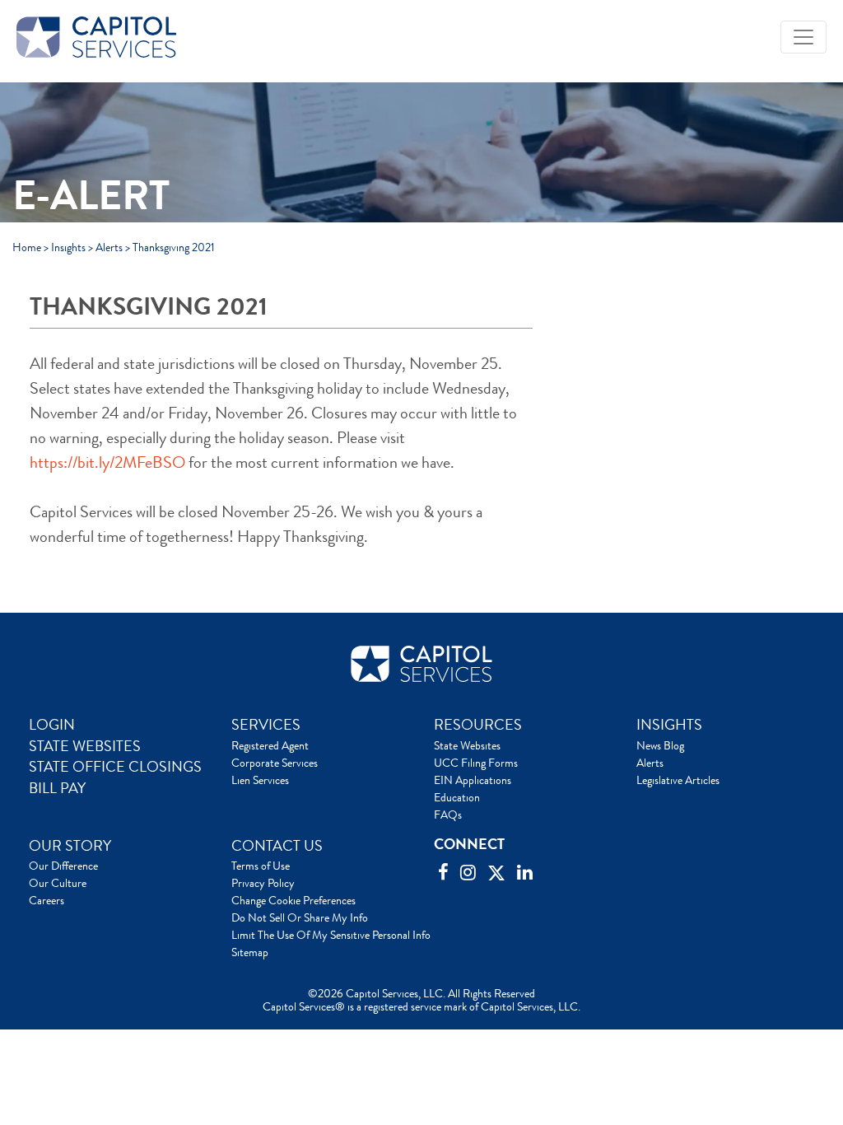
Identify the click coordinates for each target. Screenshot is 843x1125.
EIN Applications (472, 780)
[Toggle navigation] (803, 37)
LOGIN (52, 724)
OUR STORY (70, 846)
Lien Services (260, 780)
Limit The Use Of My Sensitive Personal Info (331, 935)
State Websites (467, 745)
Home (26, 247)
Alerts (109, 247)
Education (457, 797)
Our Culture (57, 883)
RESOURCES (478, 724)
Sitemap (249, 952)
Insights (68, 247)
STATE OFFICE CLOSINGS (115, 766)
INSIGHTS (669, 724)
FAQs (448, 814)
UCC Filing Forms (476, 762)
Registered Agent (270, 745)
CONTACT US (277, 846)
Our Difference (63, 865)
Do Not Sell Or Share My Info (299, 917)
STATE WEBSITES (85, 746)
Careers (46, 900)
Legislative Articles (678, 780)
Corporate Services (274, 762)
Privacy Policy (263, 883)
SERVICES (265, 724)
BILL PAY (57, 788)
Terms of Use (260, 865)
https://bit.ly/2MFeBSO (107, 462)
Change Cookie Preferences (293, 900)
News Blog (660, 745)
